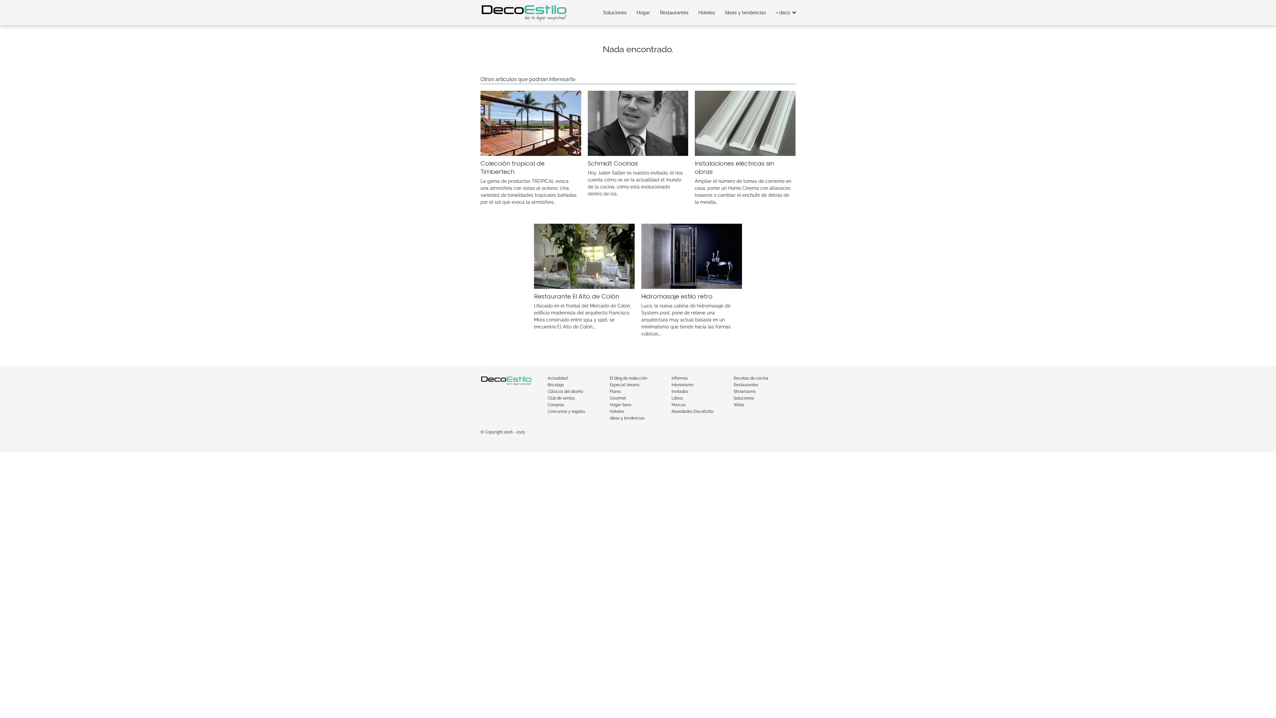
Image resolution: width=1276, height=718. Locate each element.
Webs (739, 405)
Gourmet (618, 398)
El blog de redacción (628, 378)
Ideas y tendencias (745, 12)
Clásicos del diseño (565, 391)
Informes (680, 378)
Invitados (680, 391)
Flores (615, 391)
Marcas (679, 405)
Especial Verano (624, 385)
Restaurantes (674, 12)
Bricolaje (556, 385)
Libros (677, 398)
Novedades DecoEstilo (692, 411)
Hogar (643, 12)
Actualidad (558, 378)
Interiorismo (682, 385)
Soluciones (615, 12)
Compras (556, 405)
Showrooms (745, 391)
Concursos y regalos (566, 411)
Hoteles (706, 12)
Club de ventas (561, 398)
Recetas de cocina (751, 378)
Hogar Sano (620, 405)
